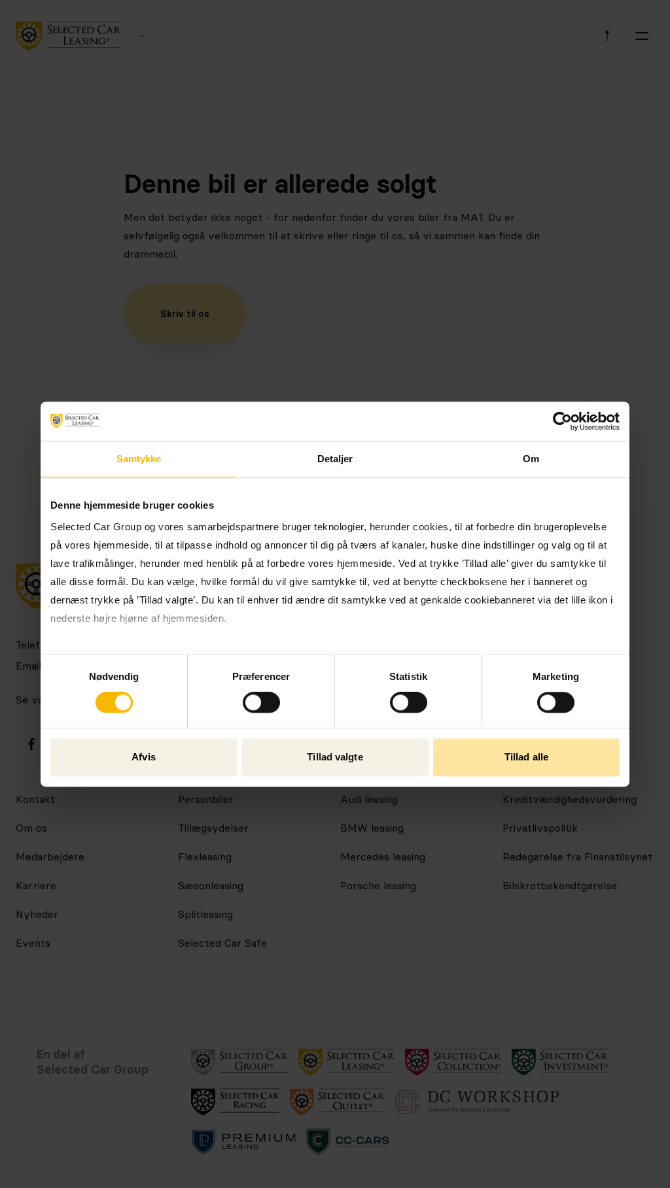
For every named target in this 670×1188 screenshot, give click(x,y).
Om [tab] (531, 458)
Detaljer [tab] (335, 458)
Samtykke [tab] (139, 458)
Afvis (144, 756)
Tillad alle (526, 756)
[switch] (261, 702)
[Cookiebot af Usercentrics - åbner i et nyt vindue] (562, 421)
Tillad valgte (334, 756)
